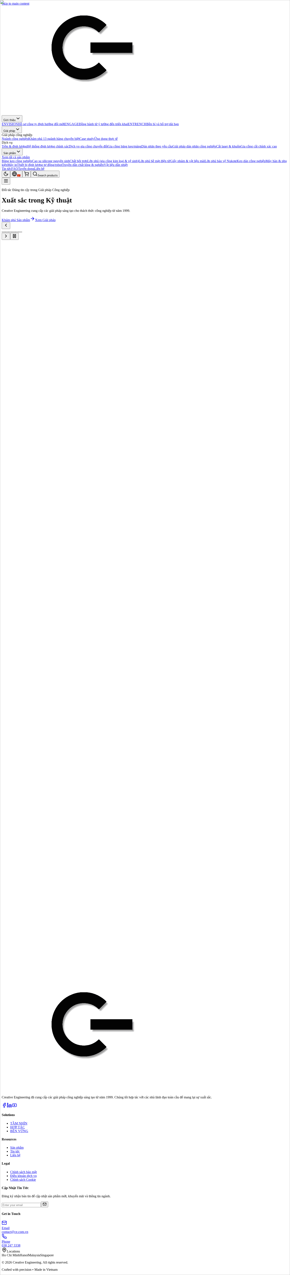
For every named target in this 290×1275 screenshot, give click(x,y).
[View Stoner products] (19, 917)
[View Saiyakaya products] (222, 900)
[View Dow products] (222, 882)
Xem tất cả (9, 839)
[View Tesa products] (53, 882)
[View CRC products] (189, 882)
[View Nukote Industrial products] (155, 900)
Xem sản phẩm (38, 272)
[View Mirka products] (121, 900)
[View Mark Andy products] (87, 900)
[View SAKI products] (256, 900)
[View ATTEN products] (121, 882)
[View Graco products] (87, 882)
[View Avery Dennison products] (155, 882)
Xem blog (8, 939)
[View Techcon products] (53, 917)
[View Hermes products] (256, 882)
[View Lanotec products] (53, 900)
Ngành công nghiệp (15, 272)
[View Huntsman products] (19, 900)
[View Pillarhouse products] (189, 900)
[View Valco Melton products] (87, 917)
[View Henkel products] (19, 882)
